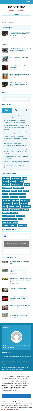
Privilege (26, 209)
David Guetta (6, 184)
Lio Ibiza (5, 206)
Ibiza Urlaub (15, 200)
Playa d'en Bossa (26, 206)
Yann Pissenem (22, 225)
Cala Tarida (20, 181)
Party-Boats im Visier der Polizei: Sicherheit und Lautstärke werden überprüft (20, 49)
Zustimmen (16, 395)
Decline (16, 409)
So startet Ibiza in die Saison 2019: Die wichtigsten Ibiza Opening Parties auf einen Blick (15, 138)
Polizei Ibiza (6, 209)
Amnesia (24, 178)
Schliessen (10, 409)
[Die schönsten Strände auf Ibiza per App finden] (5, 262)
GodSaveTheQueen (18, 187)
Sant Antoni (6, 219)
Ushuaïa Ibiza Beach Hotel (9, 225)
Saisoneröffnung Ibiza (8, 216)
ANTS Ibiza (5, 181)
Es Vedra (27, 184)
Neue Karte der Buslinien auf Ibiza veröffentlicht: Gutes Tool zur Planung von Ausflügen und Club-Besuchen (15, 145)
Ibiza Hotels (14, 197)
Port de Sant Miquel (16, 209)
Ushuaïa (15, 222)
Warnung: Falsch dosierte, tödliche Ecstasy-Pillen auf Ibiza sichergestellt (20, 74)
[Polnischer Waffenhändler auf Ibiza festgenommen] (5, 69)
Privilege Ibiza (6, 212)
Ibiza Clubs (22, 194)
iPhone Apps (23, 203)
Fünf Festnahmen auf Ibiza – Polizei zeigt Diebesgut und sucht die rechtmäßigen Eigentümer (20, 33)
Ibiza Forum (6, 197)
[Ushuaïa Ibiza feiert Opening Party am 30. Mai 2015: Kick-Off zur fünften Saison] (5, 315)
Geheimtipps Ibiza (7, 187)
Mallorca (11, 206)
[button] (30, 373)
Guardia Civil (6, 190)
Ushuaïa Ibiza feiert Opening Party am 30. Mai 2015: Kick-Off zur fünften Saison (20, 314)
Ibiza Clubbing (13, 194)
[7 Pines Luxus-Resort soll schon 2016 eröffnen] (5, 291)
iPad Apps (16, 203)
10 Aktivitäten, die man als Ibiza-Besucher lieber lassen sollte (16, 356)
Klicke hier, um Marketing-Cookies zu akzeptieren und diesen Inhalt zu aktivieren (16, 244)
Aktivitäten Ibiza (16, 178)
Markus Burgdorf (23, 37)
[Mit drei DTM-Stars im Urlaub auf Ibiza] (5, 60)
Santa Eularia (20, 216)
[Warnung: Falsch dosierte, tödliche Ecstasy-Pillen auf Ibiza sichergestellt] (5, 77)
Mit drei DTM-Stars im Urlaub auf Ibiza (19, 57)
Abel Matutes (6, 178)
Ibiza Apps (5, 194)
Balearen (12, 181)
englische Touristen (17, 184)
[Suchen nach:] (16, 99)
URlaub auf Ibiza (7, 222)
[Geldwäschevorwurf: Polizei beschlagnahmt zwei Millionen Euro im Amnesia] (5, 300)
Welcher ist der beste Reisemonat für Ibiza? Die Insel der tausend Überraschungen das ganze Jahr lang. (16, 127)
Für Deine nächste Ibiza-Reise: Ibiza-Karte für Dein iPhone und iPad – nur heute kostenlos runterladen (16, 151)
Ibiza (20, 190)
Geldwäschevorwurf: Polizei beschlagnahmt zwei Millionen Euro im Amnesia (20, 297)
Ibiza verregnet (25, 200)
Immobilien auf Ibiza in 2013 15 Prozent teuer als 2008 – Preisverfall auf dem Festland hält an (20, 280)
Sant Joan (13, 219)
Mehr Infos (3, 409)
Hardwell (14, 190)
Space (20, 219)
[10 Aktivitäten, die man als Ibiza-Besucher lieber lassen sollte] (5, 308)
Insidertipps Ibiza (7, 203)
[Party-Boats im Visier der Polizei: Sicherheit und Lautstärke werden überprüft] (5, 52)
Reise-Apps (14, 212)
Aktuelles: (5, 44)
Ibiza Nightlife (6, 200)
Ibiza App (25, 190)
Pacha (17, 206)
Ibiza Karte (22, 197)
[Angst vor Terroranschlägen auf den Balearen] (5, 270)
